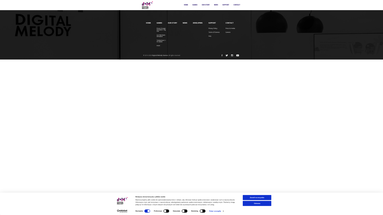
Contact (236, 5)
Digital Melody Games (160, 55)
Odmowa (257, 203)
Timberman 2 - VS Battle (161, 41)
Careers (228, 32)
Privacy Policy (212, 28)
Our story (206, 5)
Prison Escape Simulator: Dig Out (161, 29)
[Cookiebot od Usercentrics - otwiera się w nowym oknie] (122, 211)
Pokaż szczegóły (215, 211)
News (216, 5)
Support (225, 5)
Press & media (230, 28)
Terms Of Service (214, 32)
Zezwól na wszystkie (257, 197)
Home (186, 5)
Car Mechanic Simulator (161, 35)
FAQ (209, 36)
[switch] (166, 211)
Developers (197, 23)
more (158, 45)
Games (194, 5)
